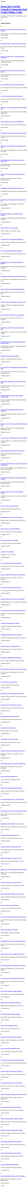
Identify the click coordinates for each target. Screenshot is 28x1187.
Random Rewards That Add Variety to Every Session (12, 823)
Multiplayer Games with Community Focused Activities (13, 750)
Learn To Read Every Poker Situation (9, 682)
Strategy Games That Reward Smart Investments (11, 788)
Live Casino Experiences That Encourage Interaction (12, 1060)
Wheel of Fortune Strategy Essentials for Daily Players (13, 954)
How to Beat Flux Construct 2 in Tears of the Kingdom (12, 315)
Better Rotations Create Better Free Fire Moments (12, 517)
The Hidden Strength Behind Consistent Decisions (11, 634)
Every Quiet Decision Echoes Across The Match (11, 563)
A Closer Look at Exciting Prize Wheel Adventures (12, 96)
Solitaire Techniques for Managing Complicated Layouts (13, 302)
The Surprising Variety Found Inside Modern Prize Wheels (13, 133)
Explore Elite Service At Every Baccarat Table (11, 704)
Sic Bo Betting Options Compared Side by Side (11, 846)
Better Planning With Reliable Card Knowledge (11, 657)
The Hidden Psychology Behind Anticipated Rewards (12, 188)
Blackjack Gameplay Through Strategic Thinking (11, 1130)
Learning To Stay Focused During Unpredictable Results (13, 610)
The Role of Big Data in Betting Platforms (10, 1164)
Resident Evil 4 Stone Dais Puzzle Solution (10, 356)
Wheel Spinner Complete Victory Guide (9, 739)
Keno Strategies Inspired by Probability (9, 929)
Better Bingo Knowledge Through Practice (10, 716)
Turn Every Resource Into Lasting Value (9, 505)
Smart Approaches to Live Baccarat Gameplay (11, 1107)
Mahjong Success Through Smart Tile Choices (11, 1002)
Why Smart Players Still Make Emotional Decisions (12, 239)
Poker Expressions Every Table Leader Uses (10, 646)
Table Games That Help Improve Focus (9, 1025)
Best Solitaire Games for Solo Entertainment (10, 1014)
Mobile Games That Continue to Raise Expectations (12, 1118)
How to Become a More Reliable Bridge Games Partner (13, 978)
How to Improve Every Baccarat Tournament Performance (14, 811)
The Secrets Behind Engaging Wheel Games (10, 1048)
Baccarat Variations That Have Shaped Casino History (13, 84)
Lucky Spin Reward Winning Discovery (9, 776)
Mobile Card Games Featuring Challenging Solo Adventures (14, 869)
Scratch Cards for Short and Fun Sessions (10, 905)
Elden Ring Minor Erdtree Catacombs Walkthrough (12, 121)
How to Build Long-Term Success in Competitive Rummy (13, 941)
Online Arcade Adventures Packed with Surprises (11, 1141)
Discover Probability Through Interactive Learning (12, 894)
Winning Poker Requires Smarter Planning (10, 623)
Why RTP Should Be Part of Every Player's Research (12, 799)
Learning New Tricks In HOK (7, 551)
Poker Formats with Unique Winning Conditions (11, 991)
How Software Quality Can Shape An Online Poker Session (13, 43)
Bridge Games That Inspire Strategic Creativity (11, 858)
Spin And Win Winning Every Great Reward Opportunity (13, 763)
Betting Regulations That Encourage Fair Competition (12, 599)
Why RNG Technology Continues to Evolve (10, 835)
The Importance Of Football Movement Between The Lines (13, 276)
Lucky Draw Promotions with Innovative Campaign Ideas (13, 916)
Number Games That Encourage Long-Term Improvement (13, 1094)
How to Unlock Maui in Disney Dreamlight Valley (11, 250)
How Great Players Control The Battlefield (10, 528)
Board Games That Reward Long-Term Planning (11, 1082)
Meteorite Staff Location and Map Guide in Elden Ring (13, 289)
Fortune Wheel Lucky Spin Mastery (8, 727)
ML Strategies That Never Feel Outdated (9, 540)
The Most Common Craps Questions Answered (11, 882)
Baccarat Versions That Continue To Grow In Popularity (13, 574)
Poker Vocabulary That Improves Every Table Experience (13, 669)
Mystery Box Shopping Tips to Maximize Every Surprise (13, 965)
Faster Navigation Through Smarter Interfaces (11, 1153)
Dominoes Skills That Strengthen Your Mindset (11, 1037)
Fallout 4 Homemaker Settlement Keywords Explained (13, 450)
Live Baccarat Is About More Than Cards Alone (11, 587)
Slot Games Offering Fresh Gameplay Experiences (12, 1071)
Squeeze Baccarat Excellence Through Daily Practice (12, 693)
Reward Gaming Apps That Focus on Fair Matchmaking (13, 1176)
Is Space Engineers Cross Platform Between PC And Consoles (14, 437)
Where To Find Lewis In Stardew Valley (9, 227)
